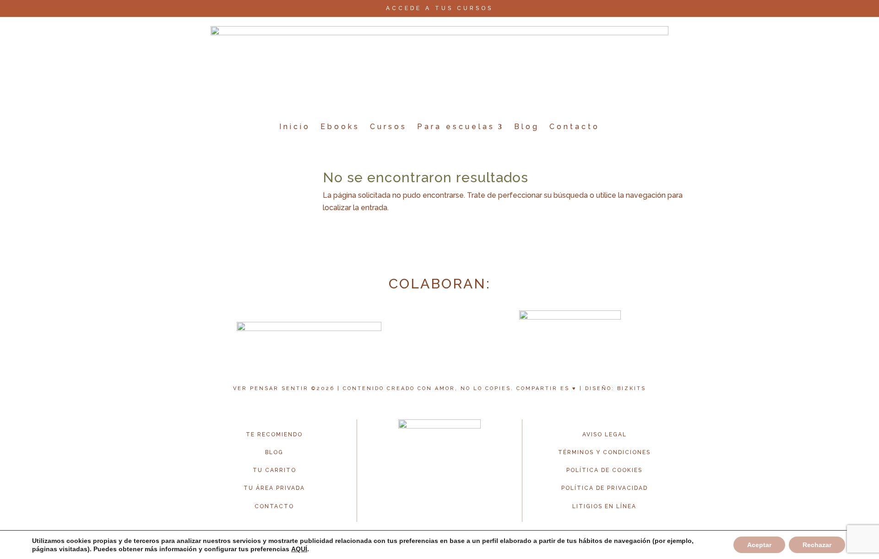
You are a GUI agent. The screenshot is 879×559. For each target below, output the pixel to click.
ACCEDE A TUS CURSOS (439, 8)
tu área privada (274, 488)
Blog (526, 126)
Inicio (294, 126)
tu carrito (274, 470)
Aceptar (759, 544)
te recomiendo (274, 434)
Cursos (388, 126)
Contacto (574, 126)
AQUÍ (299, 549)
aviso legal (604, 434)
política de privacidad (604, 488)
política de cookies (604, 470)
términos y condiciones (604, 452)
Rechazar (817, 544)
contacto (274, 506)
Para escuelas (456, 126)
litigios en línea (604, 506)
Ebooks (340, 126)
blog (274, 452)
